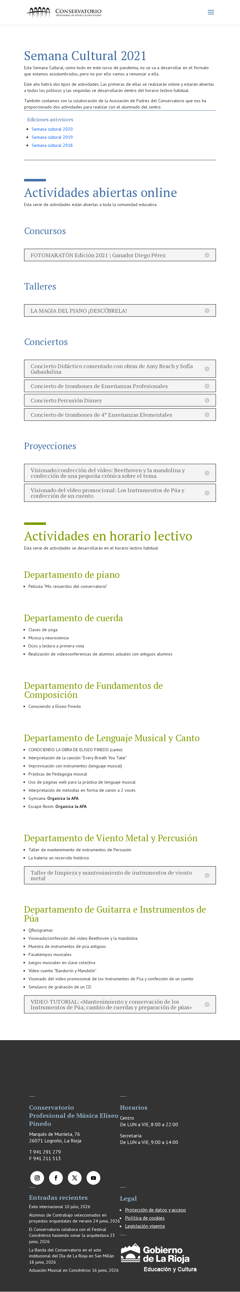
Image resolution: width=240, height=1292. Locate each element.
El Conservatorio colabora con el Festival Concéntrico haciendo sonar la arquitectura (69, 1232)
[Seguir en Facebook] (56, 1178)
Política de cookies (145, 1218)
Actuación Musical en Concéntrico (60, 1270)
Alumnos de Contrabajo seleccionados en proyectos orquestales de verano (68, 1218)
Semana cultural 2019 (52, 137)
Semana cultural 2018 (52, 145)
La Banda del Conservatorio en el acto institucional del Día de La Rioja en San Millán (71, 1253)
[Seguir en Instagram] (37, 1178)
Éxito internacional (46, 1206)
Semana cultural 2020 (52, 129)
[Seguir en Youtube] (93, 1178)
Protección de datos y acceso (155, 1210)
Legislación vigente (145, 1226)
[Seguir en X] (75, 1178)
